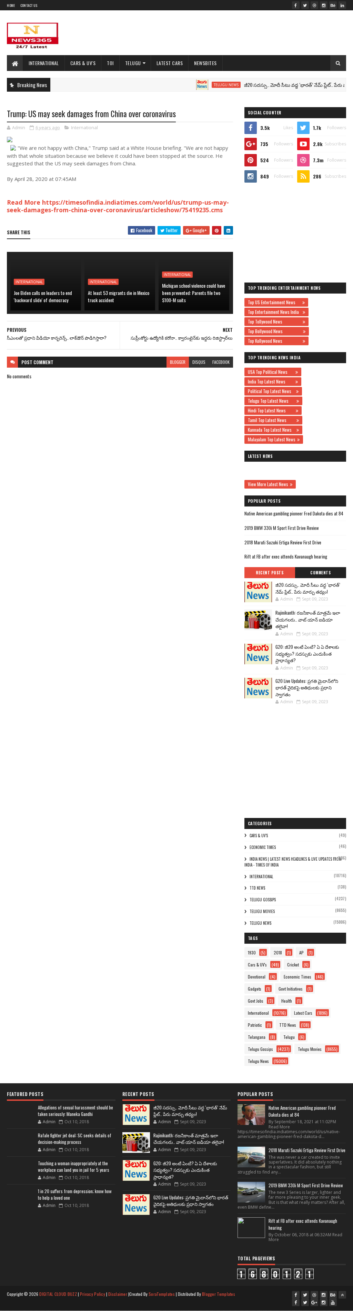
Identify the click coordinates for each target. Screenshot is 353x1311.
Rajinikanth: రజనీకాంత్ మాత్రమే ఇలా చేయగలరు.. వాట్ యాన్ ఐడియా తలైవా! (307, 619)
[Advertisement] (220, 32)
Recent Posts (269, 572)
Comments (320, 572)
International (44, 62)
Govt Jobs (255, 1001)
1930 (252, 952)
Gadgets (254, 989)
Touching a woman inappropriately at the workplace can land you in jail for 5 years (73, 1167)
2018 (278, 952)
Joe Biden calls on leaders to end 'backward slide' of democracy (43, 296)
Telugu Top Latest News (271, 400)
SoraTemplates (162, 1294)
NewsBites (205, 62)
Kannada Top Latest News (271, 429)
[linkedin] (342, 5)
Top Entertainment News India (274, 311)
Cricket (293, 964)
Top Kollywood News (274, 340)
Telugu (133, 62)
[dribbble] (314, 5)
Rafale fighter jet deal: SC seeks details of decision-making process (74, 1139)
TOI (110, 62)
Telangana (256, 1037)
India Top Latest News (271, 381)
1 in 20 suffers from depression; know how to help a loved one (75, 1194)
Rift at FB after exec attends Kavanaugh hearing (285, 556)
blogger (177, 362)
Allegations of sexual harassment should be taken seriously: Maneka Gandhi (75, 1111)
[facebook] (296, 5)
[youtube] (333, 1302)
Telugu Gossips (263, 899)
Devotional (256, 977)
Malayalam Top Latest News (271, 439)
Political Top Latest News (271, 391)
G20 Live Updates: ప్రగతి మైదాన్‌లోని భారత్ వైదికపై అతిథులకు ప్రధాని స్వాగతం (306, 687)
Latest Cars (170, 62)
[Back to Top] (342, 1295)
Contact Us (29, 5)
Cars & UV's (83, 62)
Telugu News (209, 84)
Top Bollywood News (274, 331)
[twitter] (305, 5)
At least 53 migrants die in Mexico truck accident (118, 296)
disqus (198, 362)
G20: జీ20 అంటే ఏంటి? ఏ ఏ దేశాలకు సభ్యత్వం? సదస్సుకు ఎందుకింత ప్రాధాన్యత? (307, 653)
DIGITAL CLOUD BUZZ (58, 1294)
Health (286, 1001)
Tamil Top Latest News (271, 420)
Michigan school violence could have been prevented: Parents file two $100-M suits (193, 293)
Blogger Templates (218, 1294)
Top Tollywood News (274, 321)
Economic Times (263, 847)
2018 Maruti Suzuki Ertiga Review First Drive (282, 542)
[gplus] (314, 1302)
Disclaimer (117, 1294)
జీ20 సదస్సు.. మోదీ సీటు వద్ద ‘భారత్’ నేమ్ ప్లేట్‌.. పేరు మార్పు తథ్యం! (290, 84)
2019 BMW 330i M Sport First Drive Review (281, 527)
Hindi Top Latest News (271, 410)
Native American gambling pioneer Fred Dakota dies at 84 (293, 513)
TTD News (257, 888)
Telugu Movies (262, 911)
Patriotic (255, 1025)
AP (301, 952)
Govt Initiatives (291, 989)
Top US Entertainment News (274, 302)
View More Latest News (268, 484)
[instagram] (323, 5)
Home (11, 5)
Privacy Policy (92, 1294)
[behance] (333, 5)
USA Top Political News (271, 371)
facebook (221, 362)
